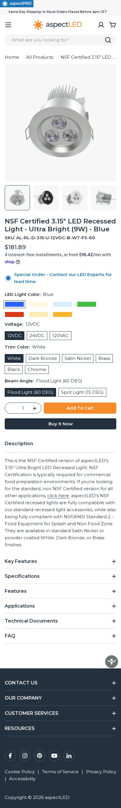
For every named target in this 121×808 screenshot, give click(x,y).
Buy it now (60, 423)
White (14, 358)
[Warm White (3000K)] (38, 314)
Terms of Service (60, 771)
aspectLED (57, 797)
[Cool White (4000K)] (38, 304)
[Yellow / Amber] (62, 314)
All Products (39, 57)
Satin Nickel (78, 358)
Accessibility (22, 778)
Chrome (37, 369)
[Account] (101, 24)
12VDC (14, 335)
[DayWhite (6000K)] (62, 304)
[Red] (14, 314)
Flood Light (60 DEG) (30, 392)
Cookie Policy (20, 771)
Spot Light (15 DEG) (82, 392)
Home (12, 57)
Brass (104, 358)
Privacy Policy (101, 771)
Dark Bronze (42, 358)
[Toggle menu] (8, 24)
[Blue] (14, 304)
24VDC (37, 335)
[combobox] (60, 40)
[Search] (108, 40)
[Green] (86, 304)
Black (13, 369)
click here (58, 495)
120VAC (60, 335)
